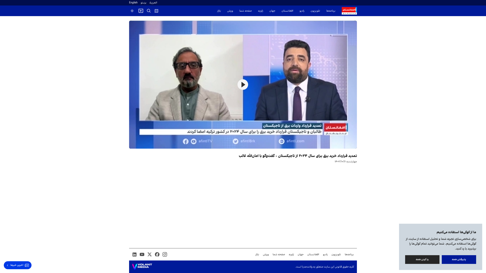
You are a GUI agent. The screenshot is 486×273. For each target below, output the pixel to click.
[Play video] (141, 11)
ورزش (230, 11)
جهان (272, 11)
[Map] (156, 11)
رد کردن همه (422, 259)
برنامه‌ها (330, 11)
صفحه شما (245, 11)
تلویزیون (315, 11)
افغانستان (287, 11)
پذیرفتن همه (459, 259)
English (133, 3)
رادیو (302, 11)
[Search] (149, 11)
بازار (219, 11)
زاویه (260, 11)
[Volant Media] (142, 267)
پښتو (143, 3)
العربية (153, 3)
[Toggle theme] (132, 11)
